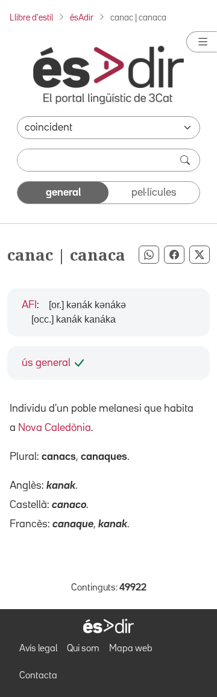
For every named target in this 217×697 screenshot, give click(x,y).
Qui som (83, 649)
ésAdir (81, 18)
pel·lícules (154, 192)
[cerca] (186, 160)
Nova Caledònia (54, 428)
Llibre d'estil (31, 18)
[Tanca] (201, 41)
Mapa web (131, 649)
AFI (29, 305)
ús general (46, 363)
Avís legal (38, 649)
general (63, 192)
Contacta (38, 676)
